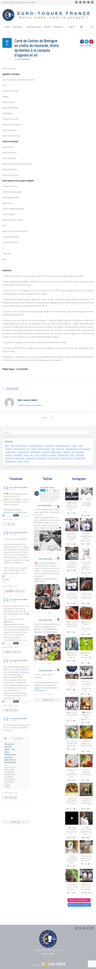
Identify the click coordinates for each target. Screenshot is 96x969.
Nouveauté (66, 452)
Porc (31, 455)
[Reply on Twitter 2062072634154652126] (35, 663)
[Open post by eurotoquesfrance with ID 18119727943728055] (71, 846)
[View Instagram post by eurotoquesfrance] (77, 498)
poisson (26, 455)
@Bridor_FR (38, 629)
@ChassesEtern (40, 690)
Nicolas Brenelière (56, 452)
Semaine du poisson (11, 462)
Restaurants (58, 27)
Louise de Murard (23, 59)
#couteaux (17, 509)
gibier (53, 449)
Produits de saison (63, 455)
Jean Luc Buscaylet (84, 449)
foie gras (33, 449)
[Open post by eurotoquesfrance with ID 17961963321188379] (71, 524)
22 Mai (56, 670)
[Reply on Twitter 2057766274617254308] (35, 694)
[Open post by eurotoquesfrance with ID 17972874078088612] (71, 553)
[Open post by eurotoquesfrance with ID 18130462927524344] (71, 643)
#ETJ (52, 624)
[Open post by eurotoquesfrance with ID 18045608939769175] (71, 818)
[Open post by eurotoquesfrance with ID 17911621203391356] (86, 703)
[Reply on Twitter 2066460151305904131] (35, 613)
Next (52, 418)
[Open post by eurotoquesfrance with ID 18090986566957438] (86, 875)
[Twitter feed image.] (47, 540)
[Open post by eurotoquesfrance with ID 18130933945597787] (71, 672)
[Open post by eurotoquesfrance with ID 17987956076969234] (71, 875)
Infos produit (60, 449)
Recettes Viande (12, 389)
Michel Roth (45, 452)
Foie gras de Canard (44, 449)
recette (72, 455)
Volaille (26, 462)
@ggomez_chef (40, 579)
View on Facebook (7, 519)
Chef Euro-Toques (21, 446)
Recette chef (80, 455)
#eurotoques (8, 509)
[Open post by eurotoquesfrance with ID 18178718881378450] (86, 846)
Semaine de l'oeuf (54, 458)
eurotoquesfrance (71, 489)
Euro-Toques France (19, 449)
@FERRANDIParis (51, 563)
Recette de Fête (30, 458)
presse (37, 455)
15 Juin (56, 559)
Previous (45, 418)
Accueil (6, 27)
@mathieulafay (51, 579)
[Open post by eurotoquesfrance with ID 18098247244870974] (86, 760)
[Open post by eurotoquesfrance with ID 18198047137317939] (71, 612)
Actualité (47, 27)
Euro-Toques (17, 27)
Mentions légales (48, 953)
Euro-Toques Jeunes (34, 27)
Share (16, 519)
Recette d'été (9, 458)
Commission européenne (63, 446)
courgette (74, 446)
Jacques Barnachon (71, 449)
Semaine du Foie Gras (67, 458)
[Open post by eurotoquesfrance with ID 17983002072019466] (86, 553)
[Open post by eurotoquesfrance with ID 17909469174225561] (86, 672)
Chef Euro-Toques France (35, 446)
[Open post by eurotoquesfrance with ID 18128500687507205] (86, 818)
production (44, 455)
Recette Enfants (42, 458)
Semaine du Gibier (80, 458)
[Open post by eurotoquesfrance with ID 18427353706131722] (86, 584)
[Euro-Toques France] (48, 15)
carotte (13, 446)
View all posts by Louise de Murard (30, 405)
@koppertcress (48, 626)
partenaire (8, 455)
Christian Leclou (49, 446)
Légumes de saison (23, 452)
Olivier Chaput (80, 452)
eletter (81, 446)
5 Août (55, 505)
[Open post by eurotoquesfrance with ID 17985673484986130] (71, 789)
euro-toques (8, 449)
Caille (7, 446)
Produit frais (52, 455)
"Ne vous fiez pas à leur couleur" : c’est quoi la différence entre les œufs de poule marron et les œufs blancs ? (10, 754)
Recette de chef (19, 458)
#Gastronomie (9, 512)
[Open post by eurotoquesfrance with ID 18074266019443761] (86, 524)
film (28, 449)
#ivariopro (7, 677)
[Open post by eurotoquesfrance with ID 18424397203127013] (86, 789)
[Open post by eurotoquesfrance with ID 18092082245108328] (86, 493)
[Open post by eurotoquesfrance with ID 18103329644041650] (86, 612)
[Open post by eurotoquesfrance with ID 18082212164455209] (71, 732)
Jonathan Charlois (10, 452)
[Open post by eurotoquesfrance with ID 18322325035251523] (71, 703)
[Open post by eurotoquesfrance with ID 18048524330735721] (86, 732)
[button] (92, 27)
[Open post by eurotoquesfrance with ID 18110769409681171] (71, 760)
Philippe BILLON (17, 455)
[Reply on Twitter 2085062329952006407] (35, 553)
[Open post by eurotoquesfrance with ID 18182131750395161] (86, 643)
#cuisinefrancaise (20, 512)
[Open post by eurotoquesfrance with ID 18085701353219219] (71, 493)
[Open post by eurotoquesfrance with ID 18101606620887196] (71, 584)
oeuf (72, 452)
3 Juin (55, 620)
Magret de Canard (35, 452)
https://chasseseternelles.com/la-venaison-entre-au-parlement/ (46, 683)
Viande (20, 462)
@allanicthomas (40, 581)
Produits (71, 27)
